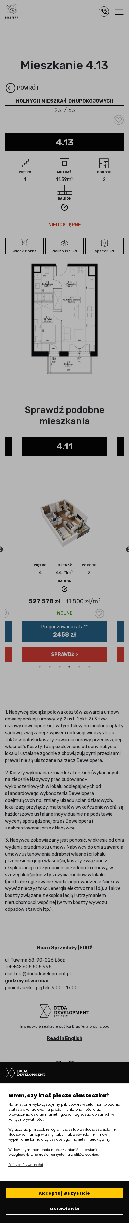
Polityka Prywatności (25, 1164)
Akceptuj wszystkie (64, 1193)
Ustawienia (64, 1209)
